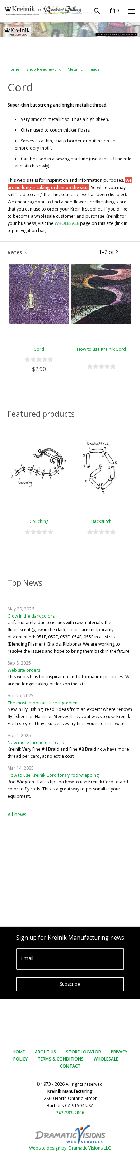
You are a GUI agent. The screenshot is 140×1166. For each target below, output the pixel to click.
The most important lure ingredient (43, 703)
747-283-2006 (70, 1113)
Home (13, 69)
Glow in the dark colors (31, 616)
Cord (39, 349)
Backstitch (101, 521)
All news (17, 814)
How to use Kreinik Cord (101, 349)
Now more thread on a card (36, 743)
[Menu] (131, 11)
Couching (38, 521)
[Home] (44, 10)
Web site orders (24, 670)
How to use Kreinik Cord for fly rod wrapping (53, 775)
